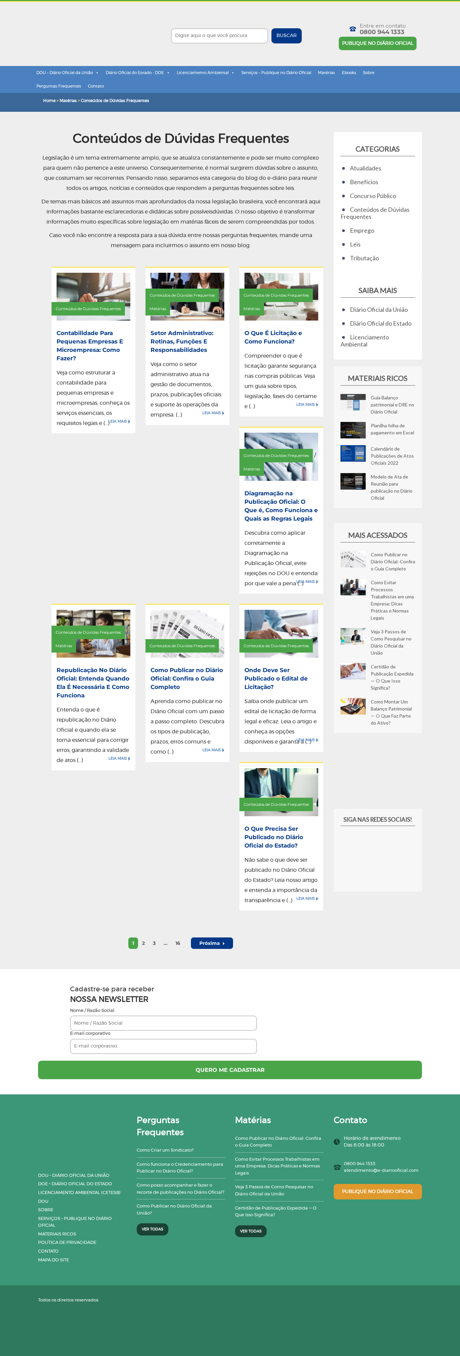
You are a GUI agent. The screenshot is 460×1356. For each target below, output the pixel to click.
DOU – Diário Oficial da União (64, 73)
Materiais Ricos (57, 1234)
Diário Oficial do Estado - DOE (135, 73)
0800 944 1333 (382, 32)
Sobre (368, 73)
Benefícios (364, 182)
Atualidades (365, 168)
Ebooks (349, 73)
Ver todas (152, 1229)
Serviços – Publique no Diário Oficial (276, 73)
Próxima (210, 943)
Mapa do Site (53, 1260)
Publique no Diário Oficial (377, 43)
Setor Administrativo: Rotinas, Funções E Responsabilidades (182, 341)
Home (49, 101)
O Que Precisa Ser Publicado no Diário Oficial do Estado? (273, 837)
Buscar (286, 35)
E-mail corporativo (90, 1033)
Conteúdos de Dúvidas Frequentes (88, 308)
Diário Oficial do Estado (381, 323)
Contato (96, 86)
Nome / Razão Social (92, 1010)
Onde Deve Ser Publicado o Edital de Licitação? (276, 678)
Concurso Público (373, 195)
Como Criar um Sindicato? (165, 1150)
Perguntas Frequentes (58, 86)
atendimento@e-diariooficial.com (381, 1170)
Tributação (364, 258)
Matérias (326, 73)
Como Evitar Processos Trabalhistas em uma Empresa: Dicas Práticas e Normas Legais (277, 1166)
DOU (43, 1201)
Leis (355, 244)
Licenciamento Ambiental (203, 73)
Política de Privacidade (67, 1243)
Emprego (362, 230)
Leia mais (117, 421)
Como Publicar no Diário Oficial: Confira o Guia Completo (187, 678)
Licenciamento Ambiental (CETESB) (79, 1193)
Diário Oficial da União (379, 309)
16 (177, 943)
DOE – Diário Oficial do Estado (75, 1184)
